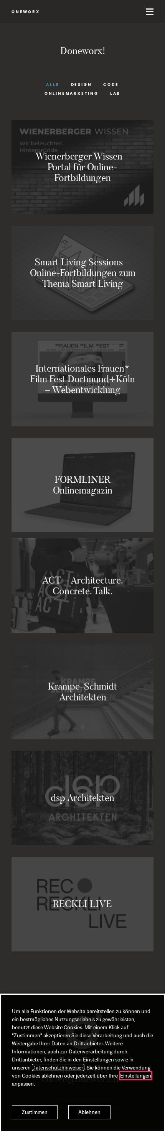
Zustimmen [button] (35, 1112)
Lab (115, 93)
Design (81, 85)
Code (111, 85)
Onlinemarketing (72, 93)
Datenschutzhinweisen (58, 1067)
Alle (52, 85)
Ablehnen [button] (89, 1112)
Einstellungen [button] (135, 1075)
